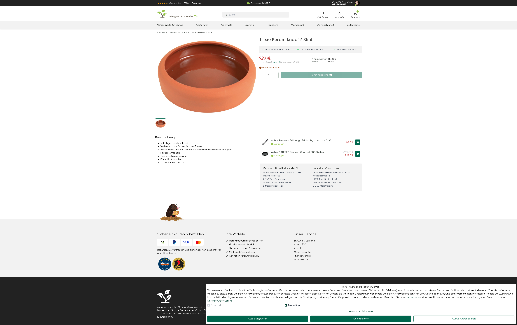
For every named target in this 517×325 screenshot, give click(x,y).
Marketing (294, 305)
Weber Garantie (302, 252)
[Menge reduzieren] (262, 75)
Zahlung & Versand (304, 241)
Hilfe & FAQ (300, 244)
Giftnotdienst (301, 259)
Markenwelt (175, 33)
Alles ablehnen (361, 319)
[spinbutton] (269, 75)
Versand (276, 62)
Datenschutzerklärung (220, 301)
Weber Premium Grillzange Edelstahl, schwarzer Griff (301, 140)
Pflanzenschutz (302, 256)
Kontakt (298, 248)
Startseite (162, 33)
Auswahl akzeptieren (464, 319)
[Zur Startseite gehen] (177, 14)
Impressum (413, 297)
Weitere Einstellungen (361, 311)
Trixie (186, 33)
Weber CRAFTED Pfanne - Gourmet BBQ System (297, 152)
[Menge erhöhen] (275, 75)
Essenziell (216, 305)
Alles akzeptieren (257, 319)
